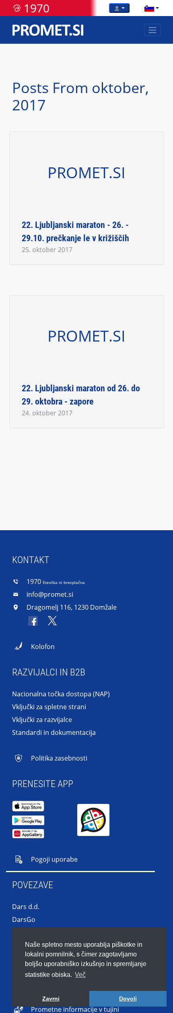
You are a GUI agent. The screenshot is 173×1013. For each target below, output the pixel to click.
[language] (149, 8)
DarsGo (23, 919)
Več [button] (80, 974)
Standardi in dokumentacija (54, 732)
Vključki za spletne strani (49, 706)
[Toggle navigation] (152, 30)
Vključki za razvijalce (42, 719)
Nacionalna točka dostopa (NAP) (61, 694)
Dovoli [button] (128, 998)
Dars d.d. (25, 906)
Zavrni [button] (51, 998)
